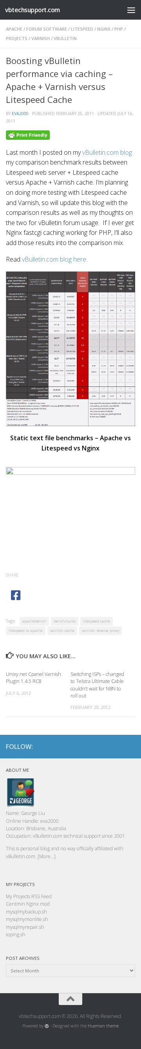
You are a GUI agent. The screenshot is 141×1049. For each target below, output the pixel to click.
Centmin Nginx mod (28, 904)
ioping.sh (15, 934)
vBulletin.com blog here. (54, 259)
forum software (46, 29)
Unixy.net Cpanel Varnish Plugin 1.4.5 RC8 (33, 678)
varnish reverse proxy (100, 630)
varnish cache (62, 630)
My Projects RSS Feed (29, 896)
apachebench (34, 621)
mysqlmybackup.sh (26, 911)
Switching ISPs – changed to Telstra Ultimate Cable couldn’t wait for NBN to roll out (97, 685)
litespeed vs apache (26, 630)
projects (16, 38)
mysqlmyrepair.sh (25, 927)
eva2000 (20, 113)
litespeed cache (96, 621)
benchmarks (65, 621)
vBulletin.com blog (107, 152)
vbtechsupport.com (32, 9)
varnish (40, 38)
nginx (103, 29)
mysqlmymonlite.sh (27, 919)
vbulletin (65, 38)
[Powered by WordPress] (47, 1026)
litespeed (82, 29)
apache (14, 29)
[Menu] (131, 10)
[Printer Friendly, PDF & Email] (28, 134)
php (118, 29)
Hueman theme (103, 1026)
